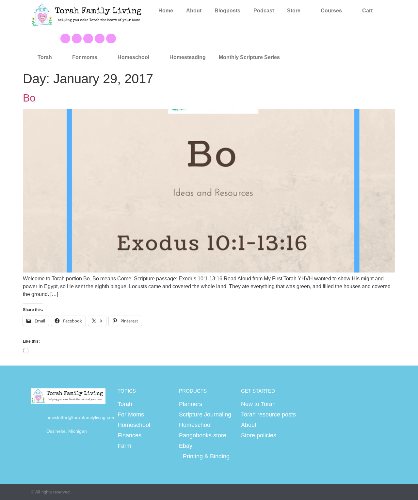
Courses (331, 10)
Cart (367, 10)
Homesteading (187, 57)
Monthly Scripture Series (249, 57)
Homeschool (133, 57)
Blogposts (227, 10)
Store (293, 10)
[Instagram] (99, 38)
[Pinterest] (88, 38)
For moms (84, 57)
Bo (29, 98)
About (193, 10)
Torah (45, 57)
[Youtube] (77, 38)
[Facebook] (65, 38)
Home (165, 10)
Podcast (263, 10)
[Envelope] (111, 38)
